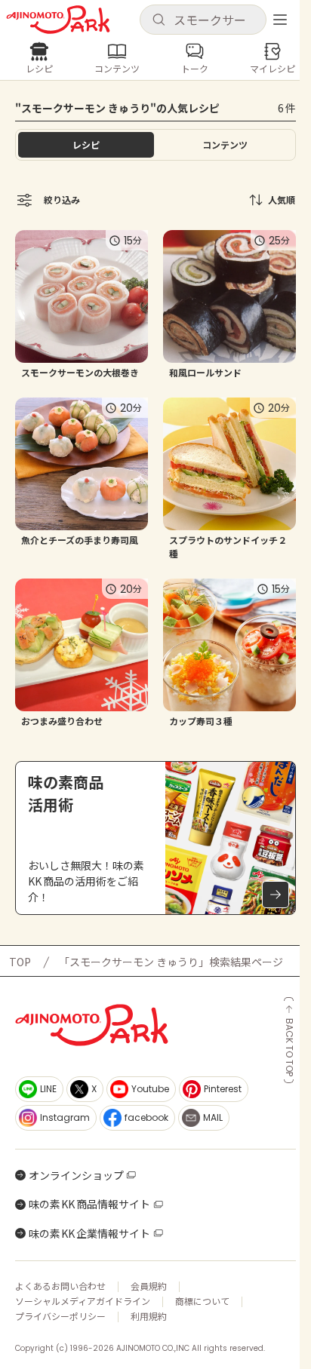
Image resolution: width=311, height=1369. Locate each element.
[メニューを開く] (280, 19)
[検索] (158, 20)
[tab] (225, 145)
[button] (203, 20)
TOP (20, 961)
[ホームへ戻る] (58, 19)
